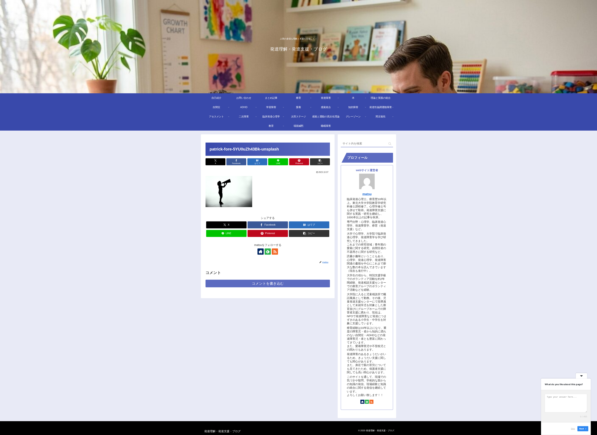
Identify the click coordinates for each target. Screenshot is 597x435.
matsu (367, 194)
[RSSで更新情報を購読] (275, 251)
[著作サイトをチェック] (260, 251)
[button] (320, 161)
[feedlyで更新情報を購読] (268, 251)
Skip (573, 428)
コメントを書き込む (268, 283)
